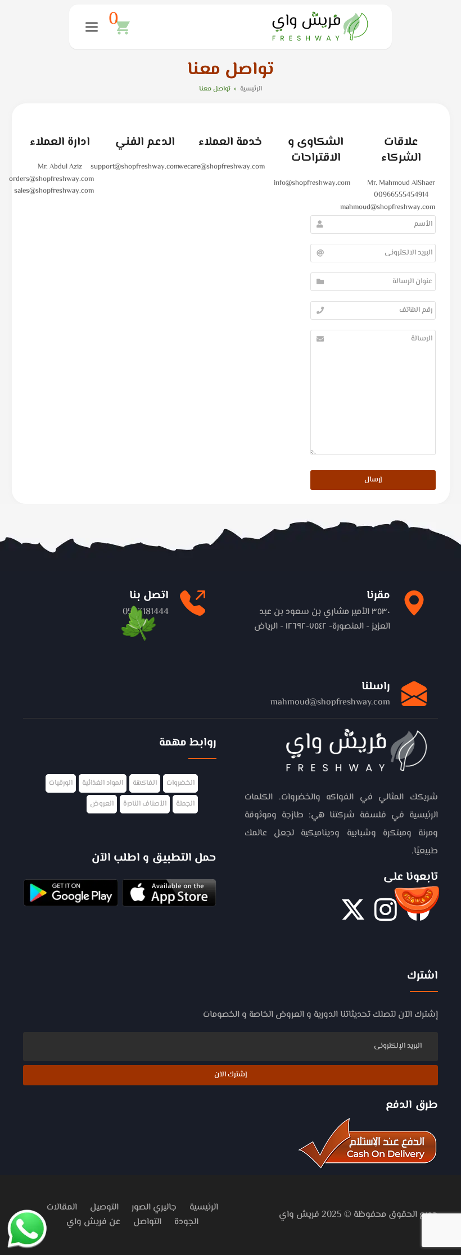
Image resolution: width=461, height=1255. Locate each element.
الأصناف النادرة (144, 804)
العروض (102, 804)
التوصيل (104, 1208)
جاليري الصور (154, 1208)
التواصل (147, 1222)
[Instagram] (385, 916)
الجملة (185, 804)
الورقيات (61, 783)
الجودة (186, 1222)
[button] (119, 27)
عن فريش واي (93, 1222)
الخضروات (180, 783)
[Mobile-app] (168, 895)
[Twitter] (353, 916)
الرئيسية (203, 1208)
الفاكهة (145, 783)
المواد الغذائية (102, 783)
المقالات (62, 1208)
